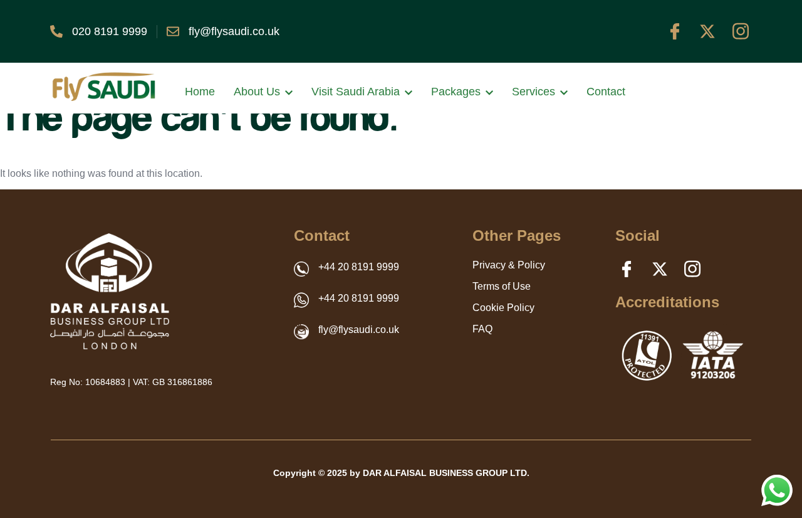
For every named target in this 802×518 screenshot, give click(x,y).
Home (200, 91)
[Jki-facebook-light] (675, 31)
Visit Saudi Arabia (355, 91)
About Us (257, 91)
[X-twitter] (707, 31)
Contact (605, 91)
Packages (456, 91)
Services (533, 91)
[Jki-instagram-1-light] (740, 31)
